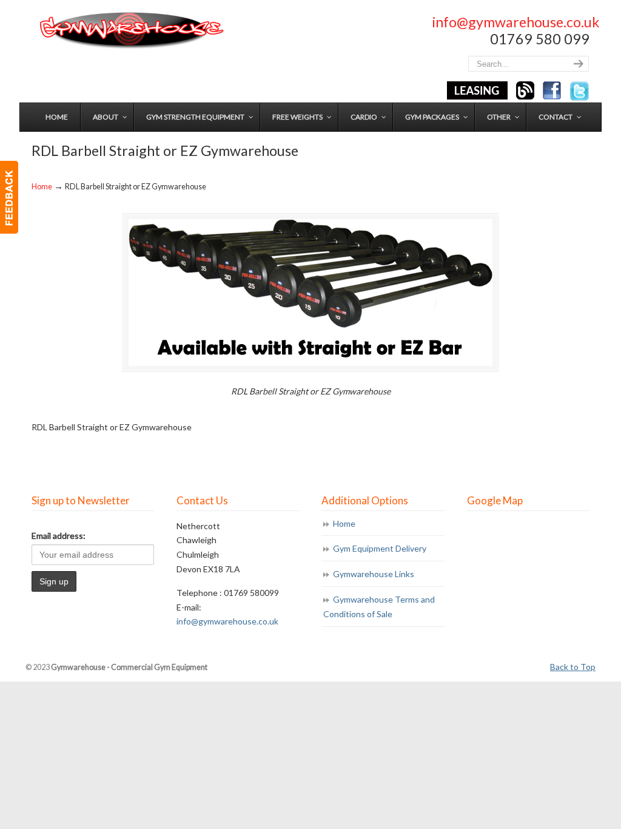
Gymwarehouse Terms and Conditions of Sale (379, 606)
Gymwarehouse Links (373, 574)
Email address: (59, 535)
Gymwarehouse (130, 31)
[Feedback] (9, 197)
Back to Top (573, 667)
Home (42, 186)
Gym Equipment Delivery (379, 548)
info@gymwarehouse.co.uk (516, 21)
